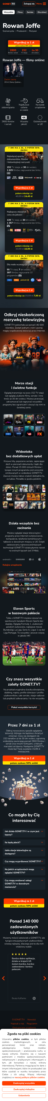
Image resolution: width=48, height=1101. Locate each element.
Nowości (31, 1019)
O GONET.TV (18, 1019)
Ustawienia (24, 1095)
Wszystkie (8, 12)
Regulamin (32, 1023)
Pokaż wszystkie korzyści (24, 707)
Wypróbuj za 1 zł (24, 758)
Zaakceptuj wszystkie (24, 1083)
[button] (3, 978)
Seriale (30, 12)
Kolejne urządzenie (12, 564)
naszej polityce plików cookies (30, 1077)
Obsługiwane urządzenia (24, 1027)
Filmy (20, 12)
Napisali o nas (17, 1023)
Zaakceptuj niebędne (24, 1089)
